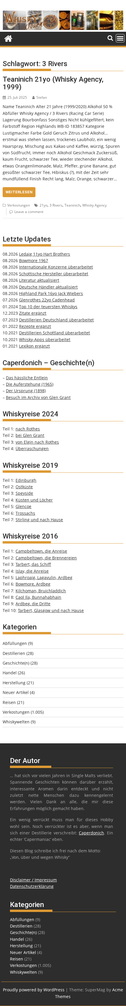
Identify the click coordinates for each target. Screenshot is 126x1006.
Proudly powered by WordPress (33, 989)
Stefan (41, 97)
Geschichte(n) (16, 663)
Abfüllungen (15, 643)
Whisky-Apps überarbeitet (44, 339)
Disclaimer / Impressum (33, 880)
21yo (43, 205)
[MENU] (120, 38)
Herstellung (14, 682)
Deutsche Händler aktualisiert (48, 287)
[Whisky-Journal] (63, 28)
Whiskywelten (16, 722)
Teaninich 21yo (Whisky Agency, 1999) (53, 83)
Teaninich (72, 205)
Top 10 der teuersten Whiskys (48, 306)
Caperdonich (91, 833)
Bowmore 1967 (33, 260)
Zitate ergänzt (32, 313)
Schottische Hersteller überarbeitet (53, 273)
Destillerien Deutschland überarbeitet (56, 320)
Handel (10, 672)
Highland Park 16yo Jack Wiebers (51, 293)
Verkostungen (18, 205)
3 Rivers (56, 205)
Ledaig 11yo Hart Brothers (44, 254)
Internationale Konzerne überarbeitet (56, 267)
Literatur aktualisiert (39, 280)
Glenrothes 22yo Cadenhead (47, 300)
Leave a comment (28, 211)
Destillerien (14, 653)
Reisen (9, 702)
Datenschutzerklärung (32, 886)
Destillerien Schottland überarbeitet (54, 333)
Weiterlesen (19, 192)
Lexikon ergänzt (34, 346)
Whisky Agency (94, 205)
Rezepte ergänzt (35, 326)
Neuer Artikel (16, 692)
